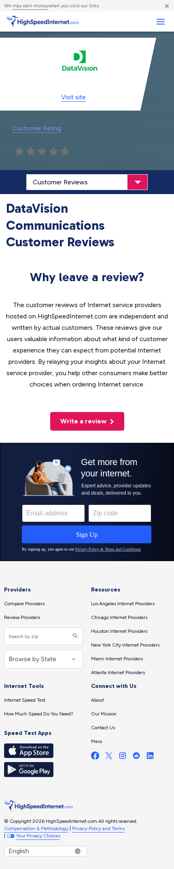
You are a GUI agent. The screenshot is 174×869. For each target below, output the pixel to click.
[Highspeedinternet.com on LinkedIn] (150, 757)
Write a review (84, 421)
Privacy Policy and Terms (98, 828)
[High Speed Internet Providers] (42, 21)
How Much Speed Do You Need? (38, 714)
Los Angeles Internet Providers (123, 603)
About (97, 700)
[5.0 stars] (64, 151)
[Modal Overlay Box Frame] (87, 502)
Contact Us (103, 727)
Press (96, 741)
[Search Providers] (74, 636)
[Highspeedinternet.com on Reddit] (136, 757)
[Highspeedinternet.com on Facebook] (95, 757)
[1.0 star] (19, 151)
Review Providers (22, 617)
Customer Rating (36, 128)
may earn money (30, 6)
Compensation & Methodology (36, 828)
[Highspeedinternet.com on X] (109, 757)
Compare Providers (24, 603)
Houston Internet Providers (119, 631)
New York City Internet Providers (125, 645)
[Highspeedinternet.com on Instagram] (123, 757)
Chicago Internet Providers (119, 617)
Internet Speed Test (24, 700)
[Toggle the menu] (160, 21)
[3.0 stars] (42, 151)
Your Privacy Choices (38, 836)
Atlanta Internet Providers (118, 672)
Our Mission (104, 714)
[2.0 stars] (30, 151)
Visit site (73, 97)
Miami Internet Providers (117, 659)
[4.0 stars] (53, 151)
